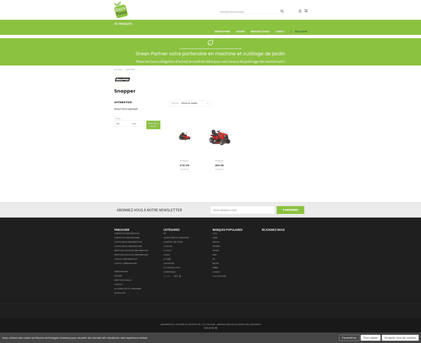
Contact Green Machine (125, 263)
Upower (216, 246)
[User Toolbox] (300, 10)
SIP (213, 259)
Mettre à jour (153, 125)
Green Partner (222, 31)
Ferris (215, 267)
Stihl (214, 233)
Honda (215, 250)
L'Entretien (168, 263)
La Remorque (169, 272)
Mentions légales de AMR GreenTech (131, 250)
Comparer (183, 135)
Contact (280, 31)
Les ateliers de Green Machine (128, 246)
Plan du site (120, 293)
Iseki (214, 254)
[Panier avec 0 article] (306, 10)
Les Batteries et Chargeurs (176, 237)
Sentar (215, 242)
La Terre (167, 259)
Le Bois (166, 254)
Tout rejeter (370, 338)
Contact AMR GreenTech (125, 259)
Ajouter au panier (184, 142)
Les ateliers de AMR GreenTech (128, 242)
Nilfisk (215, 263)
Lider (214, 237)
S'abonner (136, 288)
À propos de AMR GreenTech (127, 233)
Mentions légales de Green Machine (131, 254)
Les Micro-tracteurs (173, 242)
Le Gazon (167, 246)
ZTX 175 (184, 165)
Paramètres (349, 338)
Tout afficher (219, 276)
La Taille (167, 250)
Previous (411, 332)
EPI (164, 233)
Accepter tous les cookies (400, 338)
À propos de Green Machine (126, 237)
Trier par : (175, 103)
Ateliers (240, 31)
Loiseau (216, 272)
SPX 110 (219, 165)
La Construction (171, 267)
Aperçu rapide (184, 128)
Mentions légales (260, 31)
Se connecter (120, 288)
